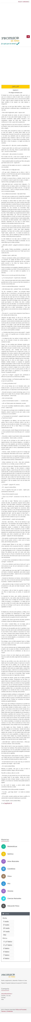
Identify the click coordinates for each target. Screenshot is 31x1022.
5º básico (6, 948)
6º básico (6, 952)
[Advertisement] (15, 19)
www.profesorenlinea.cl (6, 993)
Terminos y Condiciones (7, 1011)
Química (10, 854)
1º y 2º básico (7, 942)
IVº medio (6, 932)
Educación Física (13, 906)
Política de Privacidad (21, 1009)
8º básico (6, 958)
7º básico (6, 955)
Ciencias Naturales (14, 898)
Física (9, 876)
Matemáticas (12, 846)
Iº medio (6, 921)
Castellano (11, 869)
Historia (10, 891)
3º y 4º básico (7, 945)
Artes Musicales (13, 861)
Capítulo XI (8, 803)
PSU (8, 884)
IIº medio (6, 925)
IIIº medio (6, 928)
